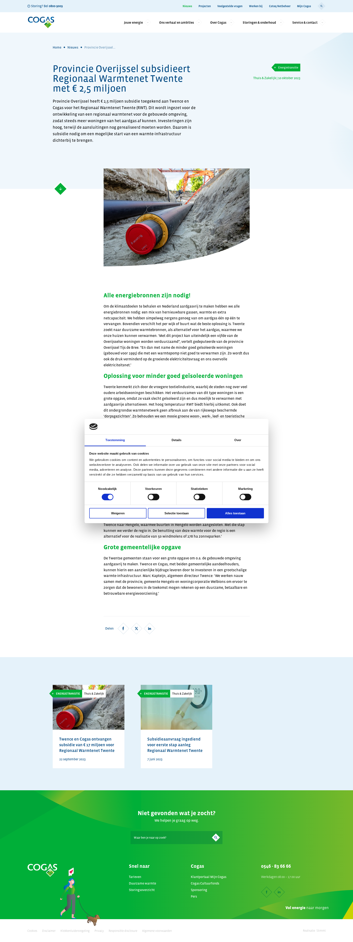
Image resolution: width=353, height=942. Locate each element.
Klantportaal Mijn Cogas (208, 877)
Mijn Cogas (304, 6)
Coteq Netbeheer (279, 6)
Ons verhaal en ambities (176, 22)
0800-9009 (56, 6)
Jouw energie (133, 22)
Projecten (205, 6)
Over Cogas (218, 22)
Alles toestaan (235, 513)
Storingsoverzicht (142, 890)
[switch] (153, 497)
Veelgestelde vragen (229, 6)
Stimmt (321, 930)
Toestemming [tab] (115, 440)
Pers (194, 896)
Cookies (32, 930)
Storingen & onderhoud (259, 22)
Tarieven (135, 877)
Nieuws (187, 6)
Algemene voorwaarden (157, 930)
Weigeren (118, 513)
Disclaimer (49, 930)
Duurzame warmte (142, 883)
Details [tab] (177, 440)
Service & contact (304, 22)
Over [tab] (237, 440)
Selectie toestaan (176, 513)
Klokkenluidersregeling (75, 930)
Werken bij (256, 6)
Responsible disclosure (123, 930)
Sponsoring (199, 890)
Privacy (99, 930)
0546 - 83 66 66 (276, 866)
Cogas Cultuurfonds (205, 883)
